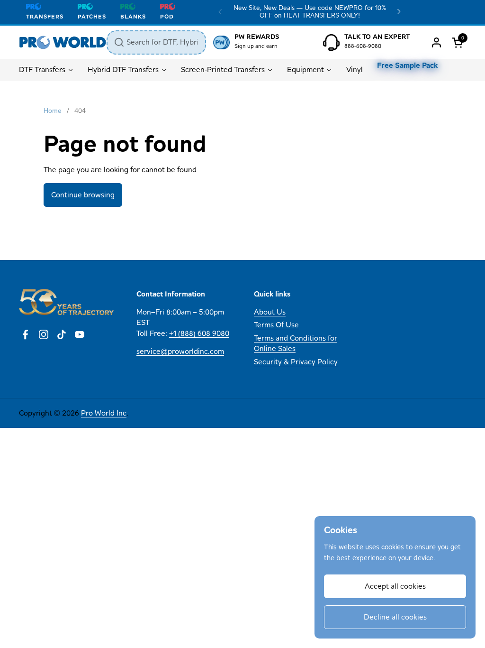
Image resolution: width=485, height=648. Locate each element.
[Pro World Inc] (63, 42)
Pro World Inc (103, 413)
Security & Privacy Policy (296, 362)
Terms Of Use (276, 325)
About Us (270, 312)
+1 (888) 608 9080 (199, 333)
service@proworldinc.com (180, 351)
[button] (459, 42)
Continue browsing (83, 195)
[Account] (436, 42)
